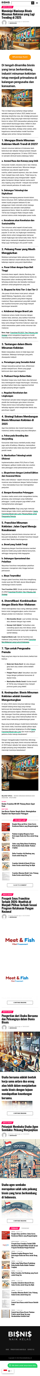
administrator (13, 23)
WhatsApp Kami (20, 57)
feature (5, 797)
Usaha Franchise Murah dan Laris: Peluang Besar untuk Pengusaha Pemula (20, 513)
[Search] (32, 2)
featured (13, 797)
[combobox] (21, 2)
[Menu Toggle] (37, 3)
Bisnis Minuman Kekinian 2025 (24, 796)
